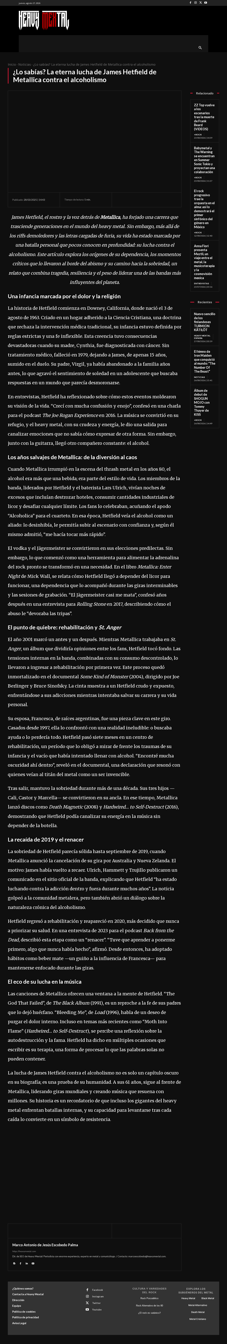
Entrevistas (201, 283)
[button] (200, 48)
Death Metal (197, 1312)
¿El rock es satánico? (149, 1313)
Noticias (24, 64)
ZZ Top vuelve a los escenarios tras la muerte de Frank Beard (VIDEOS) (204, 117)
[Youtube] (205, 3)
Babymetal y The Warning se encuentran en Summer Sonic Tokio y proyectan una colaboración (204, 160)
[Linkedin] (27, 1263)
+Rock (198, 134)
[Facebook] (190, 3)
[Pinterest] (136, 199)
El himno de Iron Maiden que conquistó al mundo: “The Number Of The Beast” (204, 361)
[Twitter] (200, 3)
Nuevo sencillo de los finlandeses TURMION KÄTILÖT (204, 322)
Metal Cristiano (197, 1319)
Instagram (98, 1296)
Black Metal (207, 1298)
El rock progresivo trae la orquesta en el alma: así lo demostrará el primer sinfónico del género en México (204, 209)
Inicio (12, 64)
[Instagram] (195, 3)
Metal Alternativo (197, 1305)
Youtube (97, 1309)
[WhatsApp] (144, 199)
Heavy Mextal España (202, 336)
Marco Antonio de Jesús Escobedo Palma (45, 1245)
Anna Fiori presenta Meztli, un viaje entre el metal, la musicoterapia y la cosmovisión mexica (204, 262)
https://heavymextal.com (24, 1251)
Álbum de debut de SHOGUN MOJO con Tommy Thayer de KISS (202, 402)
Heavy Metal (188, 1298)
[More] (152, 199)
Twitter (96, 1303)
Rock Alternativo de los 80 (149, 1305)
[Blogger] (14, 1263)
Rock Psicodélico (149, 1298)
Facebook (97, 1289)
